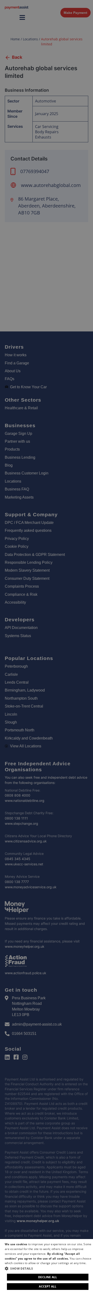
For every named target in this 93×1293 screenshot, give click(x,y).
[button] (48, 1268)
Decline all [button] (47, 1277)
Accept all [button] (47, 1286)
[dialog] (46, 1266)
